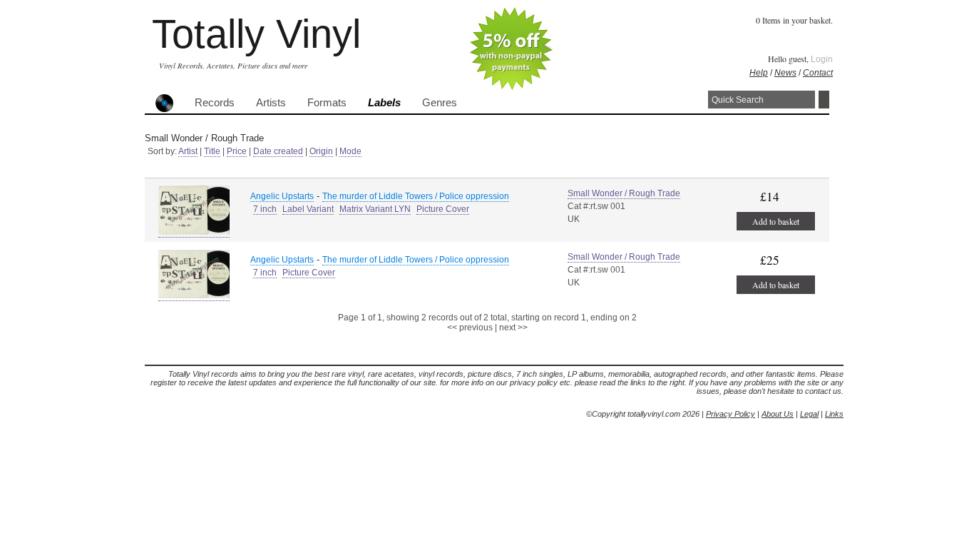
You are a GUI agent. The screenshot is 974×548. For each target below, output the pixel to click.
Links (834, 414)
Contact (818, 73)
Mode (350, 151)
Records (215, 102)
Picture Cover (442, 209)
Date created (278, 151)
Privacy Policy (730, 414)
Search (824, 99)
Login (822, 59)
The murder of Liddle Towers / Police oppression (415, 196)
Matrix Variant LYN (375, 209)
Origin (321, 151)
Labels (384, 102)
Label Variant (308, 209)
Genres (439, 102)
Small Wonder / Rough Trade (624, 193)
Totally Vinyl (256, 33)
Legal (809, 414)
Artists (271, 102)
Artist (188, 151)
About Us (778, 414)
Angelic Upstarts (282, 196)
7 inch (265, 209)
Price (237, 151)
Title (212, 151)
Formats (327, 102)
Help (758, 73)
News (785, 73)
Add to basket (775, 221)
